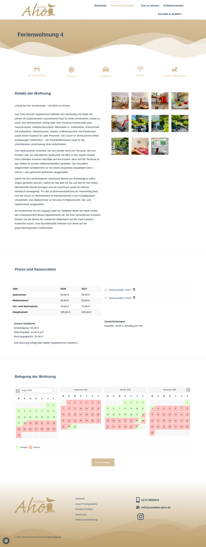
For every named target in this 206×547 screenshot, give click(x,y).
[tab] (149, 290)
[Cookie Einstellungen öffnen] (6, 543)
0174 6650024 (150, 500)
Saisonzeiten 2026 (120, 298)
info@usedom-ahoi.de (156, 507)
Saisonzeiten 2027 (120, 289)
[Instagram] (140, 516)
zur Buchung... (103, 462)
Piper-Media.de (54, 537)
